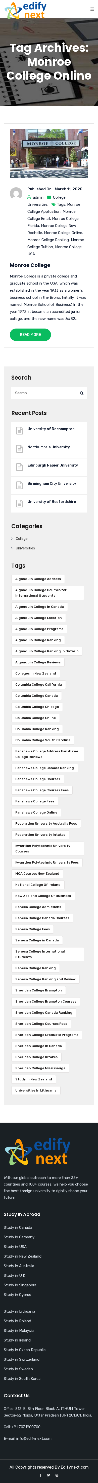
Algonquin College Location (38, 618)
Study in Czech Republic (24, 1350)
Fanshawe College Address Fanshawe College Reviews (46, 754)
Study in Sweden (18, 1369)
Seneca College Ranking (35, 968)
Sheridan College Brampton (38, 990)
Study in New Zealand (33, 1079)
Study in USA (15, 1246)
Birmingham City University (52, 483)
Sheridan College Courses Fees (41, 1024)
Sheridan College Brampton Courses (45, 1001)
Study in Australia (19, 1266)
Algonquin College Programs (39, 629)
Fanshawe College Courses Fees (42, 790)
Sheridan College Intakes (36, 1057)
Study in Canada (18, 1227)
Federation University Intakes (40, 835)
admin (38, 197)
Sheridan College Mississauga (40, 1068)
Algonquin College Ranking (38, 640)
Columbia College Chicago (37, 707)
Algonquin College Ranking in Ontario (46, 651)
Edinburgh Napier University (53, 465)
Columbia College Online (35, 718)
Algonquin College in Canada (39, 607)
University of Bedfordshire (52, 502)
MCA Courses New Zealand (37, 873)
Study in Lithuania (19, 1311)
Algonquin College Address (38, 579)
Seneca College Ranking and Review (45, 979)
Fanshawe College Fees (34, 801)
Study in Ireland (17, 1340)
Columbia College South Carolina (42, 740)
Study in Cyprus (17, 1294)
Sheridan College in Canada (38, 1046)
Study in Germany (19, 1237)
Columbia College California (38, 684)
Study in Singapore (20, 1285)
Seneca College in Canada (37, 940)
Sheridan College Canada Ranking (43, 1012)
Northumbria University (49, 447)
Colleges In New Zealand (35, 673)
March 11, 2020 (68, 189)
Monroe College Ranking (48, 240)
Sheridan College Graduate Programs (46, 1035)
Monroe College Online (63, 232)
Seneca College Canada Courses (42, 918)
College (59, 197)
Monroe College (30, 265)
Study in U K (14, 1275)
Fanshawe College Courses (37, 779)
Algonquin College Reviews (38, 662)
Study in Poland (17, 1321)
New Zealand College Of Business (43, 896)
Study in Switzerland (21, 1359)
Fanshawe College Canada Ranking (44, 768)
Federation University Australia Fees (46, 823)
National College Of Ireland (38, 885)
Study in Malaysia (19, 1330)
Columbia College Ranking (37, 729)
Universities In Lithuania (36, 1090)
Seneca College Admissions (38, 907)
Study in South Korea (22, 1378)
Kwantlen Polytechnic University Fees (47, 862)
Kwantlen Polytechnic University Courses (42, 848)
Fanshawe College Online (36, 812)
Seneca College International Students (40, 954)
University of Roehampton (51, 429)
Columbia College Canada (36, 696)
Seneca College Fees (32, 929)
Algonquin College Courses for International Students (41, 592)
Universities (37, 204)
